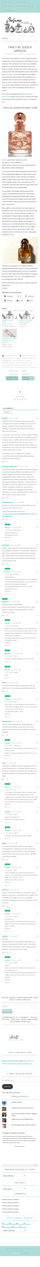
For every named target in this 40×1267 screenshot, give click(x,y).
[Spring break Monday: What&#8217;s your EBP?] (26, 315)
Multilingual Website (20, 1218)
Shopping (23, 365)
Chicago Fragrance (9, 466)
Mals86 (4, 418)
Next (36, 1165)
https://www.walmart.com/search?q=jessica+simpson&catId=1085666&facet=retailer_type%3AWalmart (20, 513)
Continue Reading (20, 1146)
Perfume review (22, 363)
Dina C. (16, 702)
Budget (18, 358)
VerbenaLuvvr (17, 530)
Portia (21, 54)
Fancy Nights (9, 74)
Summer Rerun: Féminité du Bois (12, 378)
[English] (5, 1224)
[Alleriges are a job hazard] (9, 315)
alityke (15, 833)
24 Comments (31, 54)
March (15, 870)
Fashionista (15, 1253)
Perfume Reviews (10, 356)
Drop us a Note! (21, 2)
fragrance (21, 360)
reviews (11, 365)
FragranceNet (18, 276)
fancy (14, 360)
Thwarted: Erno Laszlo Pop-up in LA (23, 1108)
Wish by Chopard (17, 1102)
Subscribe (7, 1086)
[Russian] (16, 1227)
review (4, 365)
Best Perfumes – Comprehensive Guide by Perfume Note (19, 8)
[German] (20, 1224)
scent (17, 365)
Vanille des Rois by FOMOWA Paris (22, 1119)
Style (29, 365)
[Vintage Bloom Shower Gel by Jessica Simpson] (9, 333)
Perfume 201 (6, 1064)
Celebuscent (7, 360)
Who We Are (8, 2)
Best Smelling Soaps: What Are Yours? (24, 1125)
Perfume (12, 363)
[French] (12, 1224)
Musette (5, 602)
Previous (35, 1165)
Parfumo (4, 160)
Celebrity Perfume (29, 358)
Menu (5, 38)
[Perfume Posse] (20, 25)
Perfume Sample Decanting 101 (21, 1064)
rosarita (16, 916)
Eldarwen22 (17, 745)
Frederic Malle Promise (14, 1133)
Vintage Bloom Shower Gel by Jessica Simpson (9, 340)
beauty (12, 358)
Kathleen (16, 574)
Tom (15, 790)
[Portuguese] (7, 1227)
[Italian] (27, 1224)
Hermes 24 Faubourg (25, 378)
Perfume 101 (29, 1061)
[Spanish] (23, 1227)
